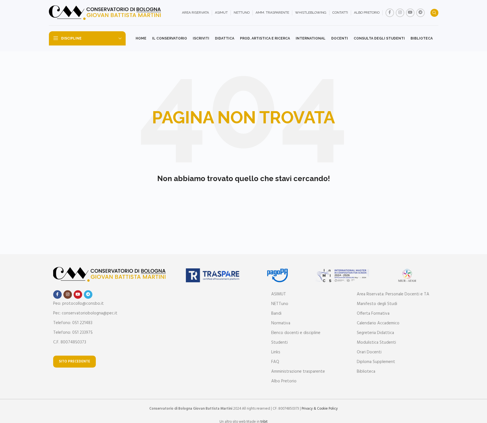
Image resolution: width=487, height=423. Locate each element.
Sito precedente (74, 361)
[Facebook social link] (390, 13)
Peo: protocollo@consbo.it (78, 303)
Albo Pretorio (284, 381)
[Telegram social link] (420, 13)
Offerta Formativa (373, 313)
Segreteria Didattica (375, 332)
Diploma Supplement (376, 361)
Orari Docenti (369, 352)
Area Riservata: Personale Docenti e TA (393, 294)
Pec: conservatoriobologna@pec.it (85, 313)
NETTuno (279, 303)
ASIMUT (278, 294)
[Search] (434, 12)
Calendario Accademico (378, 323)
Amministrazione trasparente (298, 371)
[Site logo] (106, 12)
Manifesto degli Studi (377, 303)
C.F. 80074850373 (69, 342)
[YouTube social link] (410, 13)
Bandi (276, 313)
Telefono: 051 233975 (73, 332)
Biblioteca (366, 371)
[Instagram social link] (400, 13)
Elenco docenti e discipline (295, 332)
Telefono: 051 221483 (72, 323)
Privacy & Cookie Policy (320, 409)
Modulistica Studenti (376, 342)
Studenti (279, 342)
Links (275, 352)
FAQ (275, 361)
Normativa (280, 323)
